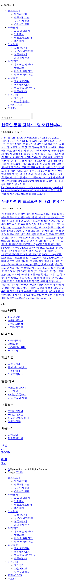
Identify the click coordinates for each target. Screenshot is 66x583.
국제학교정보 (21, 81)
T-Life (19, 472)
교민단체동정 (21, 21)
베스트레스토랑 (23, 37)
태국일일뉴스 (21, 17)
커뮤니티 (13, 94)
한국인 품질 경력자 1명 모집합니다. (31, 125)
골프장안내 (20, 47)
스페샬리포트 (21, 24)
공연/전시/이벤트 (23, 51)
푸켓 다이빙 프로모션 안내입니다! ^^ (33, 201)
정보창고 (13, 44)
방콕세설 (19, 68)
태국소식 (13, 27)
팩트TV (12, 108)
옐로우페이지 (21, 101)
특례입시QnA (21, 84)
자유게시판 (20, 568)
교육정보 (13, 78)
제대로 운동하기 (23, 71)
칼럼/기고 (13, 61)
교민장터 (19, 98)
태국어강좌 (20, 91)
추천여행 (19, 41)
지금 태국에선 (22, 31)
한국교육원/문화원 (24, 88)
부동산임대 (20, 54)
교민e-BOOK (15, 104)
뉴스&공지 (14, 10)
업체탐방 (19, 34)
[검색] (32, 116)
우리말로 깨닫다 (23, 64)
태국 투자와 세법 (23, 74)
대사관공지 (20, 14)
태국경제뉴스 (21, 57)
